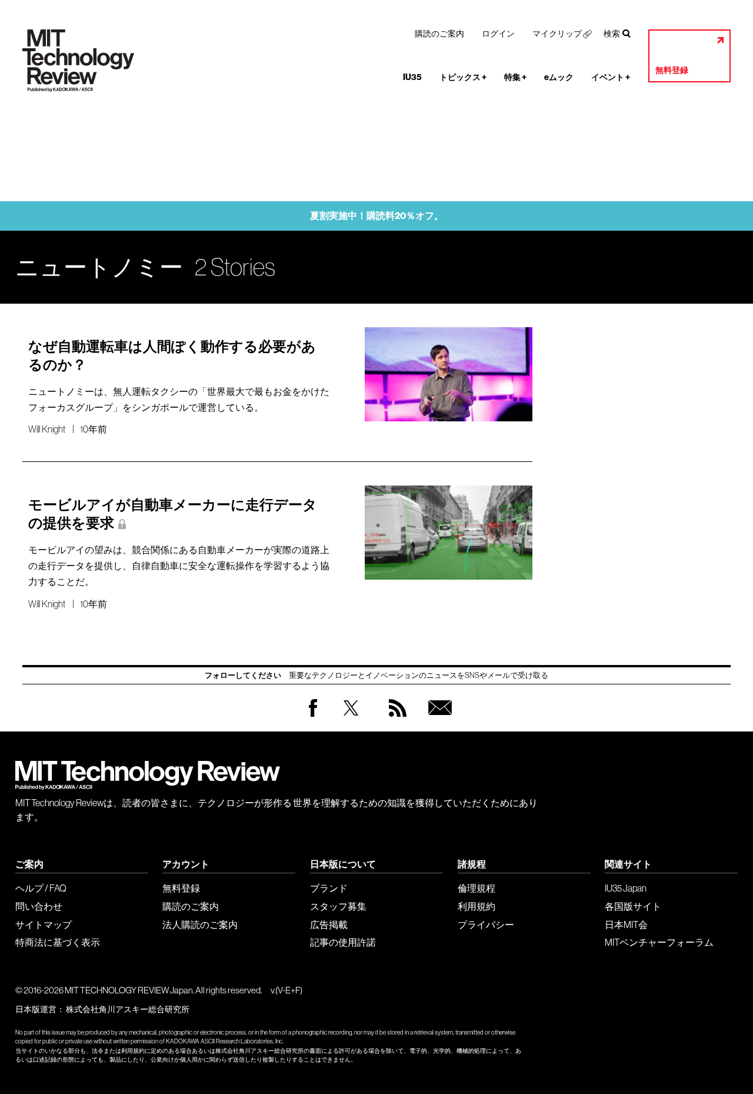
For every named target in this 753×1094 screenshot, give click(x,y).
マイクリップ (557, 33)
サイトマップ (43, 924)
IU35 (412, 77)
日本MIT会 (626, 924)
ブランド (329, 888)
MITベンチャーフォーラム (659, 942)
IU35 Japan (626, 888)
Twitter (351, 719)
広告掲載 (329, 924)
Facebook (313, 716)
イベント (610, 77)
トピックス (463, 77)
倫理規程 (476, 888)
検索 (612, 33)
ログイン (498, 33)
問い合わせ (38, 906)
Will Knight (46, 429)
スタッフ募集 (338, 906)
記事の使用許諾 (343, 942)
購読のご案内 (439, 33)
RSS (395, 719)
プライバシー (486, 924)
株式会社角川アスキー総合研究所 (127, 1009)
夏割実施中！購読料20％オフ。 (377, 215)
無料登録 (671, 70)
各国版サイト (633, 906)
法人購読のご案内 (200, 924)
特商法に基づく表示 (57, 942)
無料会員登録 (437, 719)
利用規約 (476, 906)
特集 (515, 77)
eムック (559, 77)
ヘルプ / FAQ (40, 888)
